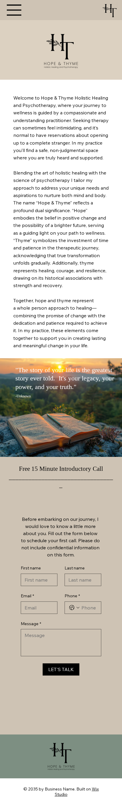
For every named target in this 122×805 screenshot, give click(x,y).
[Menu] (14, 10)
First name (31, 568)
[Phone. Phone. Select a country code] (74, 607)
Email (27, 595)
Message (31, 623)
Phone (72, 595)
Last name (75, 568)
